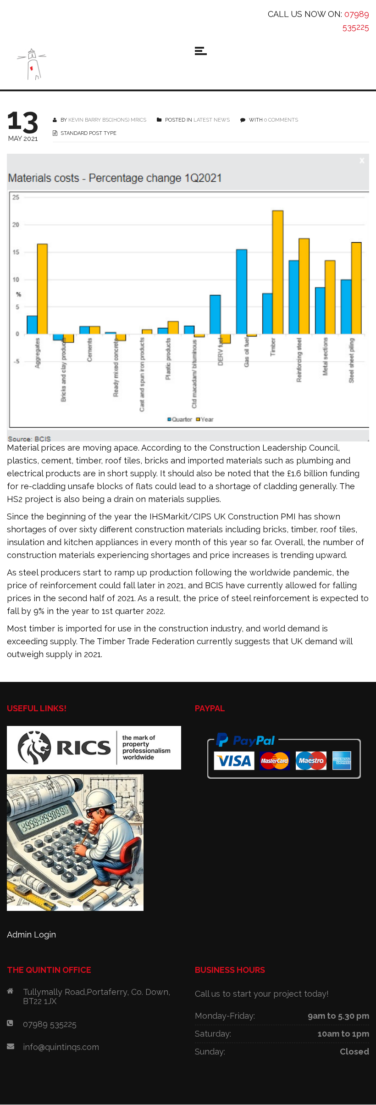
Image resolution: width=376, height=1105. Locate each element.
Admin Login (31, 934)
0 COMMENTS (281, 120)
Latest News (212, 120)
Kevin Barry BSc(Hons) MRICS (107, 120)
